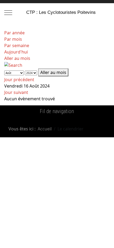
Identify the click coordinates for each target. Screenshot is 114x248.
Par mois (13, 39)
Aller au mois (17, 58)
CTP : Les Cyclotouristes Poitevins (61, 12)
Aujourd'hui (16, 52)
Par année (14, 33)
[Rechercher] (13, 65)
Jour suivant (16, 92)
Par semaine (16, 45)
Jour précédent (19, 79)
